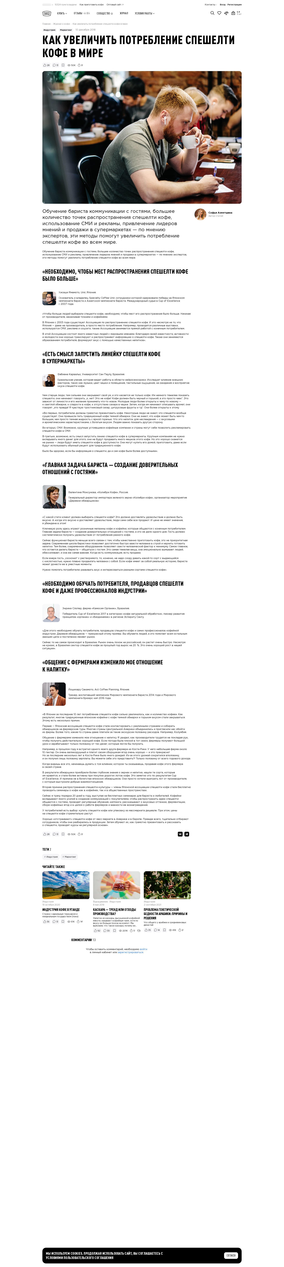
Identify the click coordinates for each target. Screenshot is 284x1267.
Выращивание (100, 902)
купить (61, 13)
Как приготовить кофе (92, 5)
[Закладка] (63, 921)
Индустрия (49, 30)
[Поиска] (212, 13)
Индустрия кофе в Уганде (61, 909)
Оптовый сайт (114, 5)
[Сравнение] (226, 13)
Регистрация (234, 5)
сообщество (103, 13)
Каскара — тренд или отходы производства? (114, 911)
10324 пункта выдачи (66, 5)
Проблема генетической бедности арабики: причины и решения (165, 913)
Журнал (124, 13)
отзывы (82, 13)
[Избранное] (219, 13)
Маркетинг (66, 30)
